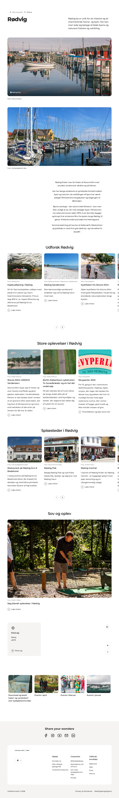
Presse (73, 778)
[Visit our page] (53, 735)
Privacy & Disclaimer (84, 791)
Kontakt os (56, 761)
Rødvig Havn (16, 92)
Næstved (93, 764)
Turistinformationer (60, 770)
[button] (24, 296)
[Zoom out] (107, 652)
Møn (91, 767)
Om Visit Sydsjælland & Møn (77, 772)
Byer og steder (17, 12)
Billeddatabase (77, 761)
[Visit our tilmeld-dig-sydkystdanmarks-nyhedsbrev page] (66, 735)
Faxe (91, 770)
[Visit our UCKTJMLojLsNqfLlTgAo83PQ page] (60, 735)
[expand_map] (107, 626)
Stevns (92, 774)
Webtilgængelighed (103, 791)
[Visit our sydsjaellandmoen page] (46, 735)
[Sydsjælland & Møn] (22, 750)
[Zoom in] (107, 645)
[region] (77, 639)
